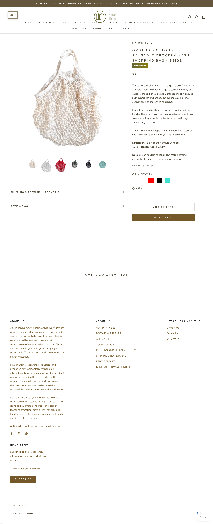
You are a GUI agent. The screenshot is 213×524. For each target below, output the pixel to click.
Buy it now (163, 217)
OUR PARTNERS (105, 327)
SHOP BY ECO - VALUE (176, 23)
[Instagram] (19, 433)
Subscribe (23, 479)
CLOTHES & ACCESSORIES (38, 23)
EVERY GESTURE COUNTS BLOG (91, 28)
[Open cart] (203, 17)
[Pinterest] (152, 166)
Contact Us (173, 327)
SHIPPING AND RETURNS (111, 356)
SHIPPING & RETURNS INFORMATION (36, 192)
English (18, 505)
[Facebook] (144, 166)
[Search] (196, 16)
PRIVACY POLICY (106, 361)
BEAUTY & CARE (74, 23)
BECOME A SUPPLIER (108, 333)
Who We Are (174, 339)
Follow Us (172, 333)
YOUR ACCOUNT (106, 344)
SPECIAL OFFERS (131, 28)
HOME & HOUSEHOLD (140, 23)
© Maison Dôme (23, 514)
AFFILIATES (103, 339)
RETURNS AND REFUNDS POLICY (116, 350)
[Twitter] (148, 166)
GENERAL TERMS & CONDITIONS (115, 367)
